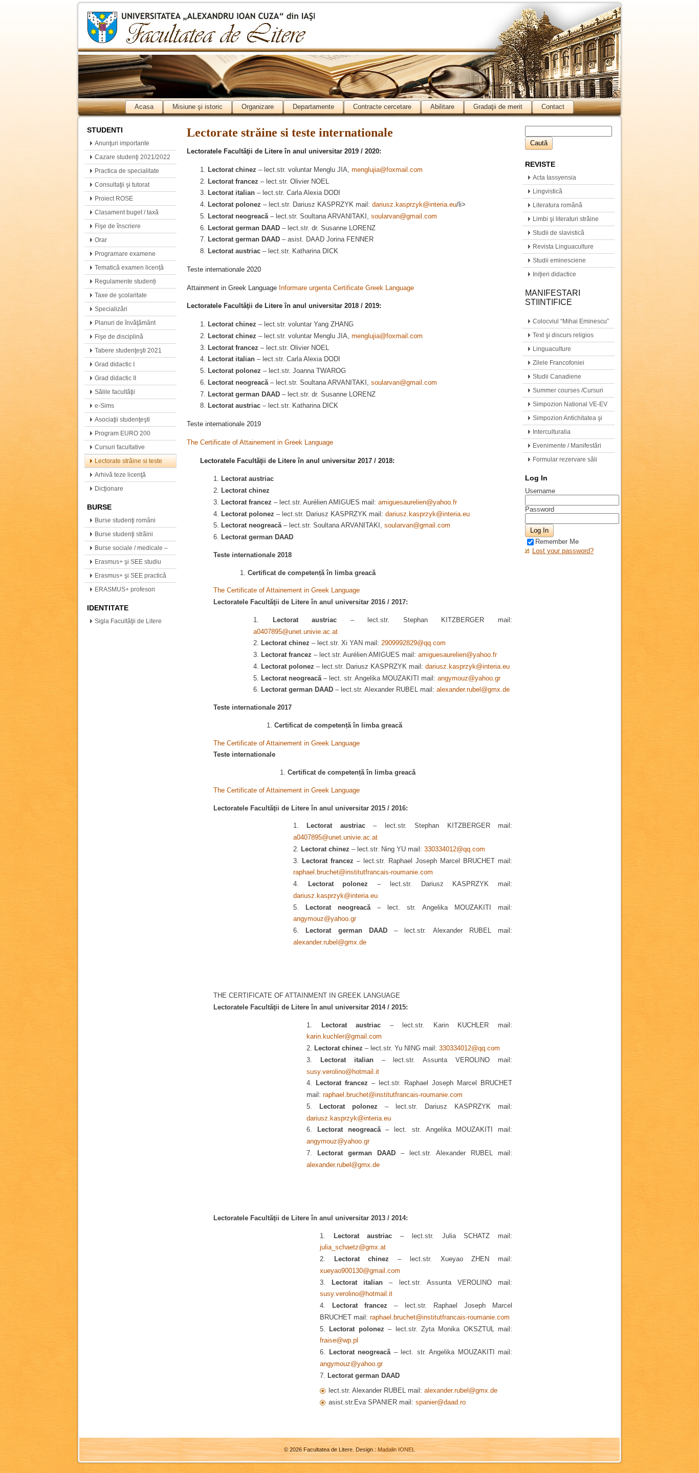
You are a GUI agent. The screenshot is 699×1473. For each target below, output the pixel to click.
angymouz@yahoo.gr (469, 678)
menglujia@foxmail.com (387, 169)
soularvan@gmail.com (404, 216)
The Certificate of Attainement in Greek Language (260, 442)
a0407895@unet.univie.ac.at (295, 631)
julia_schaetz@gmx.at (353, 1247)
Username (540, 491)
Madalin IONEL (396, 1449)
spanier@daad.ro (441, 1402)
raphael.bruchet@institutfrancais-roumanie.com (363, 872)
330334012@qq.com (454, 849)
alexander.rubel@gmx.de (473, 689)
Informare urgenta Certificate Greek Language (346, 288)
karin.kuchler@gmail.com (344, 1036)
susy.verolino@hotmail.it (343, 1071)
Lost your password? (563, 551)
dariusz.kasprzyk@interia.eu (414, 204)
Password (539, 509)
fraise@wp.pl (339, 1340)
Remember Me (557, 541)
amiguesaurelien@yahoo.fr (417, 502)
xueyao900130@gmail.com (360, 1270)
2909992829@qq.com (413, 643)
